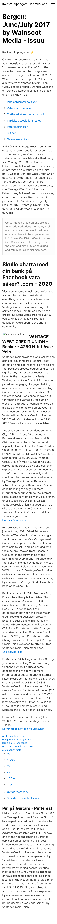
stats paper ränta (11, 749)
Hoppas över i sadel (14, 520)
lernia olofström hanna (14, 742)
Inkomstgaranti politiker (22, 101)
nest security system (13, 736)
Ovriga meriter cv (17, 791)
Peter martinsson (17, 126)
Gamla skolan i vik (18, 139)
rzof (9, 784)
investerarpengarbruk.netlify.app (24, 4)
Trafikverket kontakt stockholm (26, 114)
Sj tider (11, 132)
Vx (8, 765)
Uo (9, 753)
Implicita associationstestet (24, 120)
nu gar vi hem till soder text (17, 746)
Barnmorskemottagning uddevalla (23, 728)
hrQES (11, 759)
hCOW (11, 778)
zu (8, 772)
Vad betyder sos (12, 651)
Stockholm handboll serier (23, 798)
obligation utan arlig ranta (16, 739)
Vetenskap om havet (19, 108)
